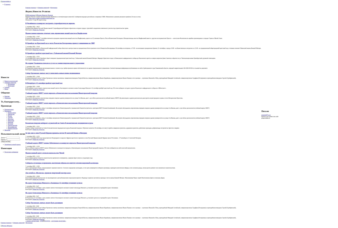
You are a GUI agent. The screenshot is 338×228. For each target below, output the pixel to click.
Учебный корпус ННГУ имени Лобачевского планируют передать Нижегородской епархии (60, 143)
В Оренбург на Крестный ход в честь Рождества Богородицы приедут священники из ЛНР (60, 43)
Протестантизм (12, 125)
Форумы (7, 96)
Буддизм (10, 124)
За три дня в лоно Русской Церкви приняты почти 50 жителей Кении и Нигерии (56, 133)
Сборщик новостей (10, 82)
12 (46, 221)
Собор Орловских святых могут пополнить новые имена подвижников (52, 73)
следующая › (55, 221)
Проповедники (9, 109)
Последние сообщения (11, 152)
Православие (12, 112)
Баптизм (10, 122)
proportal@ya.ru (266, 115)
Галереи (6, 87)
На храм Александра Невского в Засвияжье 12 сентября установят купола (53, 183)
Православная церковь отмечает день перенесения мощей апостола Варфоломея (56, 33)
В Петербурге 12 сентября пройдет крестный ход (43, 83)
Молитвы (7, 130)
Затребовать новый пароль (12, 144)
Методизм (11, 120)
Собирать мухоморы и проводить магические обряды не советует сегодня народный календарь (61, 163)
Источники (11, 84)
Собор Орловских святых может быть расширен (44, 203)
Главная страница (30, 7)
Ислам (10, 116)
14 (49, 221)
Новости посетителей (11, 81)
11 (45, 221)
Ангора (10, 117)
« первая (28, 221)
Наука (6, 89)
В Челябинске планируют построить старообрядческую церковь (50, 23)
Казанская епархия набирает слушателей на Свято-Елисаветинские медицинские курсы (59, 123)
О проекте (7, 4)
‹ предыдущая (35, 221)
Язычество (11, 114)
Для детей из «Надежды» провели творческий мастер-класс (48, 173)
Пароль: (4, 139)
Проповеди (7, 111)
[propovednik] (6, 1)
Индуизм (10, 119)
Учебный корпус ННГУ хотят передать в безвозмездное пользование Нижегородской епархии (61, 93)
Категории (11, 86)
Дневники (7, 98)
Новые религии (12, 128)
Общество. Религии (38, 30)
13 (47, 221)
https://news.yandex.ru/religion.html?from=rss (41, 18)
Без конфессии (12, 127)
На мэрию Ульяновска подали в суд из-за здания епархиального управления (54, 63)
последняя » (62, 221)
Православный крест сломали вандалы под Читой (44, 153)
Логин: (3, 137)
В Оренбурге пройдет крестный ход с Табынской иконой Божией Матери (53, 53)
